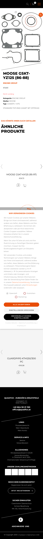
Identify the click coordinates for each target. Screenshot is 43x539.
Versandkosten (22, 443)
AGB (37, 535)
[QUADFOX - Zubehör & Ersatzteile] (11, 5)
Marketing (22, 297)
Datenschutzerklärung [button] (28, 323)
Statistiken (31, 293)
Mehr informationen (10, 184)
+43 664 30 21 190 (21, 407)
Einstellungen (31, 285)
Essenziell (13, 293)
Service (22, 440)
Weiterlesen (32, 184)
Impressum (22, 535)
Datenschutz (31, 535)
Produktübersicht (22, 425)
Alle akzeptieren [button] (21, 304)
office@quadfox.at (21, 409)
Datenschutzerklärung (21, 282)
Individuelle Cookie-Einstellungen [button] (21, 317)
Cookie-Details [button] (11, 323)
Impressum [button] (21, 326)
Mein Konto (22, 430)
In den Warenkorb (32, 372)
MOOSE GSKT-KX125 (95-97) (21, 174)
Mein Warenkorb (22, 428)
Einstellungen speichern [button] (21, 310)
